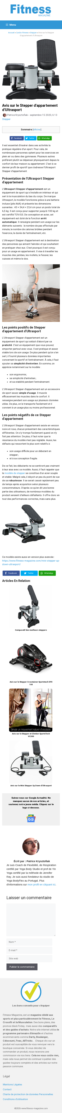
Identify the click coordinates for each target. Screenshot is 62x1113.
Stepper (33, 33)
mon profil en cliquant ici (41, 884)
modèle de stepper (15, 473)
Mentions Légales (12, 1084)
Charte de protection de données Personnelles (28, 1094)
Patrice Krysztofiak (38, 861)
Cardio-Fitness (22, 33)
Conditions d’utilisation (15, 1099)
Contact (7, 1089)
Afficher (37, 129)
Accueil (11, 33)
